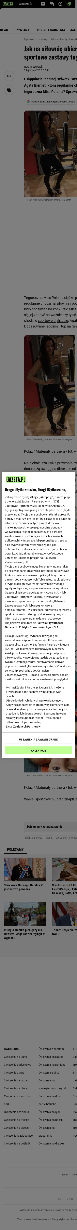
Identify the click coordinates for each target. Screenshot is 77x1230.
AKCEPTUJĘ (38, 750)
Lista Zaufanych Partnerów (23, 726)
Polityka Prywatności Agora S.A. (39, 627)
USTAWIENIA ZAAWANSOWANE (38, 739)
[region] (38, 615)
